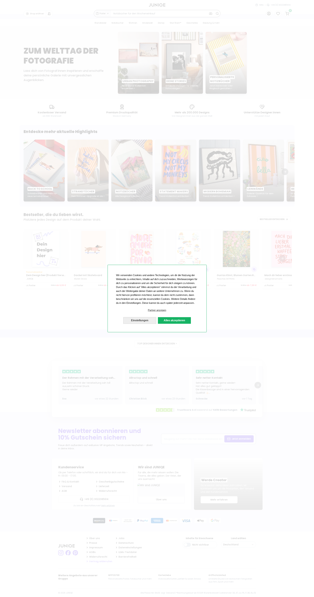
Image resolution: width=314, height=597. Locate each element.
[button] (157, 310)
